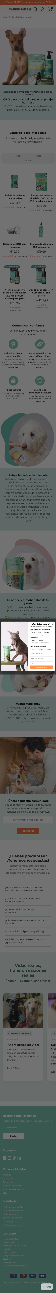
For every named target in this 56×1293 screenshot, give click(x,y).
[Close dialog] (53, 623)
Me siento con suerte (41, 667)
